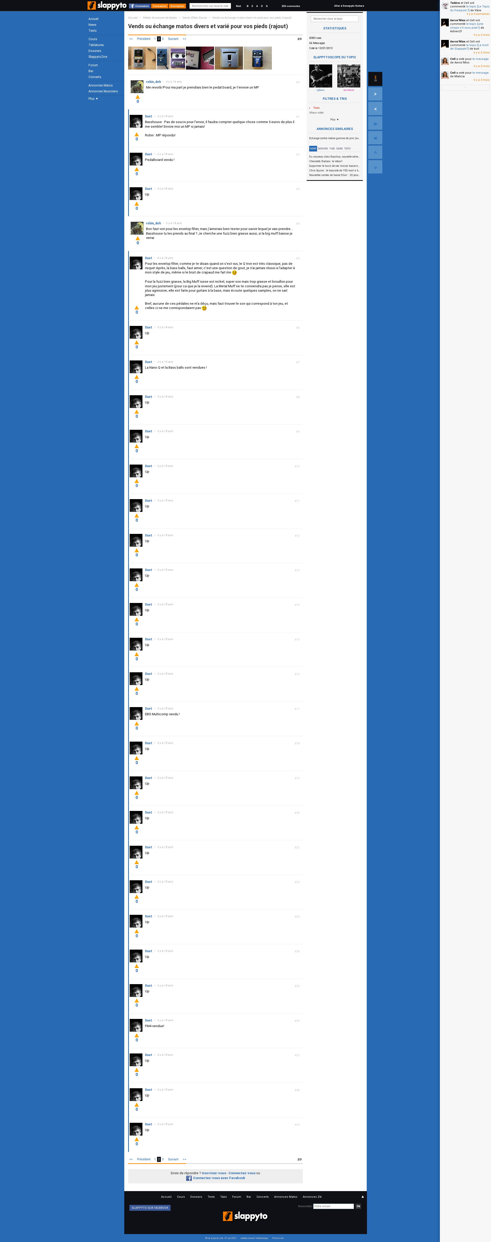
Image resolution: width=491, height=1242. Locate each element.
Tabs (332, 148)
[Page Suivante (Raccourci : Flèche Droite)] (375, 94)
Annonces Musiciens (103, 91)
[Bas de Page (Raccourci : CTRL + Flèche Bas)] (375, 166)
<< (131, 39)
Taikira (455, 3)
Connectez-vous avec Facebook (219, 1178)
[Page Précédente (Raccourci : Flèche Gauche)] (375, 108)
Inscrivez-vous (214, 1173)
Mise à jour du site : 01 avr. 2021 (221, 1238)
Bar (90, 71)
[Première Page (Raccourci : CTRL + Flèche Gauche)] (375, 137)
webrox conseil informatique (254, 1238)
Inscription (177, 6)
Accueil (93, 19)
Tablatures (96, 45)
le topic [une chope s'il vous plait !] (466, 25)
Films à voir (278, 1238)
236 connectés (291, 6)
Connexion (142, 6)
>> (184, 39)
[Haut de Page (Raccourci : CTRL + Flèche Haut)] (375, 152)
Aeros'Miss (457, 20)
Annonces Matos (100, 85)
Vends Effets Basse (194, 17)
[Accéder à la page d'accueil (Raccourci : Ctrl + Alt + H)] (107, 8)
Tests (92, 30)
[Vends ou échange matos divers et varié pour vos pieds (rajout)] (142, 58)
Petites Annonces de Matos (160, 17)
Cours (92, 39)
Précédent (144, 39)
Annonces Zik (312, 1197)
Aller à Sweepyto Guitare (349, 5)
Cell (452, 59)
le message (480, 59)
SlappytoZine (97, 57)
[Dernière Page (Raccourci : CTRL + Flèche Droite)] (375, 123)
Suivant (173, 39)
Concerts (94, 77)
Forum (93, 65)
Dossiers (94, 51)
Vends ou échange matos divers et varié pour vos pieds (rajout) (252, 17)
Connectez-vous (242, 1173)
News (92, 25)
